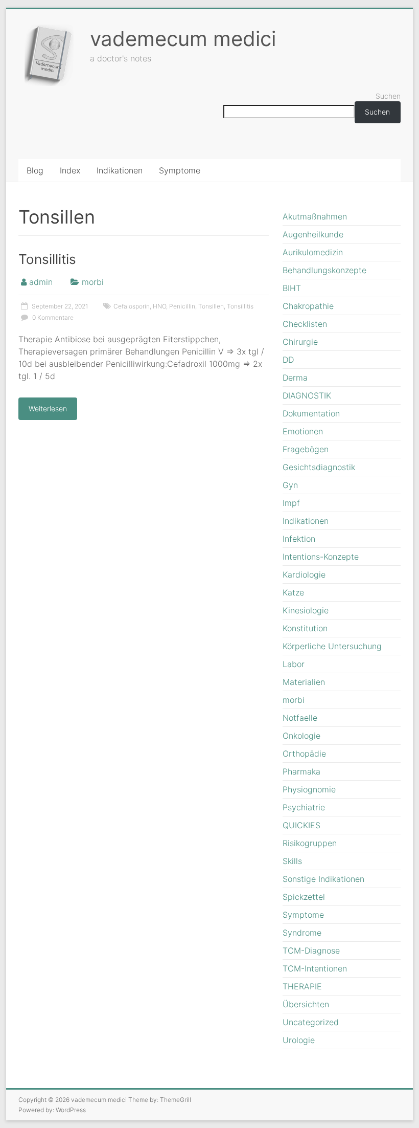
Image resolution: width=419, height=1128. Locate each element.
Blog (35, 170)
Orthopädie (304, 753)
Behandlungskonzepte (324, 270)
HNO (159, 306)
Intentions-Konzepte (321, 556)
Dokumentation (311, 413)
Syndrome (302, 932)
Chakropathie (308, 306)
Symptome (179, 170)
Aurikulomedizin (313, 252)
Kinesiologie (306, 610)
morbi (93, 282)
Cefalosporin (131, 306)
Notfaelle (300, 718)
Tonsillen (211, 306)
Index (70, 170)
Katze (293, 592)
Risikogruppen (310, 843)
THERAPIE (302, 986)
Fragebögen (306, 449)
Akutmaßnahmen (315, 216)
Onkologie (301, 736)
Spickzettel (304, 897)
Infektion (299, 539)
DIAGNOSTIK (307, 395)
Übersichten (306, 1004)
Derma (295, 377)
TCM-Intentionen (315, 968)
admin (41, 282)
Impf (291, 503)
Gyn (290, 485)
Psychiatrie (304, 807)
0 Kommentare (52, 317)
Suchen (388, 96)
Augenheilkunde (313, 234)
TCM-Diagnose (311, 950)
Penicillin (182, 306)
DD (288, 360)
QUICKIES (301, 825)
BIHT (292, 288)
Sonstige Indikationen (323, 879)
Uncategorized (311, 1022)
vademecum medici (183, 38)
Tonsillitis (47, 259)
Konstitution (305, 628)
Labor (294, 664)
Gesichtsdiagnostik (319, 467)
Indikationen (120, 170)
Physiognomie (309, 789)
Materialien (304, 682)
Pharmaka (301, 771)
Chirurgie (300, 342)
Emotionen (303, 431)
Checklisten (305, 324)
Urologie (299, 1040)
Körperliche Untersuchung (332, 646)
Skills (292, 861)
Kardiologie (304, 574)
